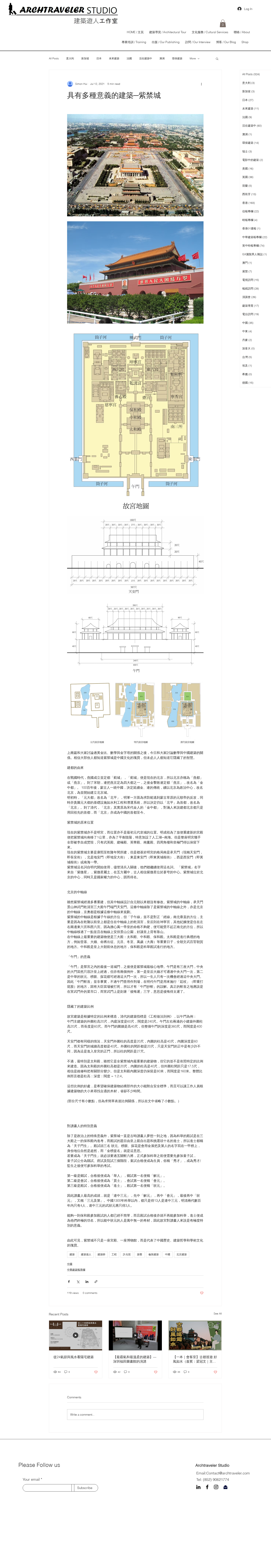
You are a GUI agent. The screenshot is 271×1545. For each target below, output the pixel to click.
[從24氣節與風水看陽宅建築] (75, 1335)
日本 (99, 58)
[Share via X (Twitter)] (78, 1281)
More (193, 58)
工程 (114, 1254)
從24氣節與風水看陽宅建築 (73, 1357)
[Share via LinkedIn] (87, 1281)
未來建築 (114, 58)
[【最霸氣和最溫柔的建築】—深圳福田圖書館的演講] (135, 1335)
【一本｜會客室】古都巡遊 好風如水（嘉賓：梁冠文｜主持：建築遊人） (195, 1359)
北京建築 (181, 1254)
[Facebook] (207, 1487)
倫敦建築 (153, 1254)
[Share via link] (96, 1281)
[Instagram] (216, 1487)
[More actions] (201, 84)
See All (218, 1313)
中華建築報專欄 (76, 1269)
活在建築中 (145, 58)
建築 (72, 1254)
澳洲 (162, 58)
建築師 (101, 1254)
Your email (31, 1479)
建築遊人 (86, 1254)
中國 (167, 1254)
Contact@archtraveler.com (228, 1473)
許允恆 (127, 1254)
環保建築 (177, 58)
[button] (223, 23)
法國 (129, 58)
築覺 (139, 1254)
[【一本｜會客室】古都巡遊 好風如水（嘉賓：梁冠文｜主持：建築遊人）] (195, 1335)
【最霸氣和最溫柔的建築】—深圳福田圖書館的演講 (134, 1359)
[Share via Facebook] (69, 1281)
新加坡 (85, 58)
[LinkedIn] (198, 1487)
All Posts (54, 58)
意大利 (70, 58)
